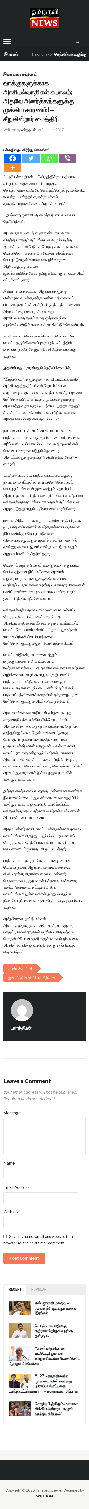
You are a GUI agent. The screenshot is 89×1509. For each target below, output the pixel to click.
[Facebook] (12, 158)
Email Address (16, 1187)
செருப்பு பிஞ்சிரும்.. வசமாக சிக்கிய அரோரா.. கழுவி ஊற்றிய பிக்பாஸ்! (56, 1408)
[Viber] (67, 158)
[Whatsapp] (49, 158)
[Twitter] (31, 158)
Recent (15, 1289)
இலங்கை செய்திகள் (20, 74)
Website (11, 1212)
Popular (39, 1289)
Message (12, 1113)
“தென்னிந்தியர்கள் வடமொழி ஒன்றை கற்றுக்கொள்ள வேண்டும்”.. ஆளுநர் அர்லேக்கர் (44, 1356)
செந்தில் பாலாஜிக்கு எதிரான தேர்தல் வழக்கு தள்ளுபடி (54, 1330)
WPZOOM (44, 1496)
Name (9, 1163)
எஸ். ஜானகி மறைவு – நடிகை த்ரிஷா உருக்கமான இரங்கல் (55, 1308)
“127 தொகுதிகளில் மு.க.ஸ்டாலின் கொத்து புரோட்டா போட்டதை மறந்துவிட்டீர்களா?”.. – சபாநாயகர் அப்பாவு (43, 1383)
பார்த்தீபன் (28, 130)
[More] (12, 167)
